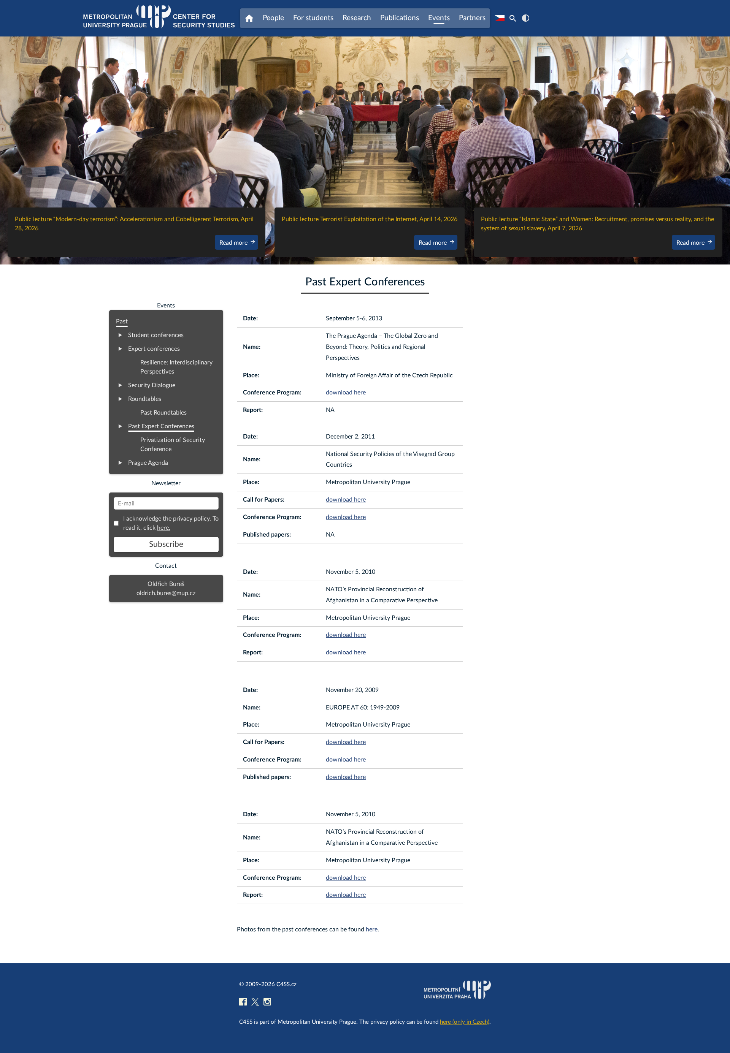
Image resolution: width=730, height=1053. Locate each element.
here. (163, 528)
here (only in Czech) (464, 1022)
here (371, 929)
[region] (365, 150)
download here (346, 393)
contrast (525, 18)
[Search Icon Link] (513, 18)
